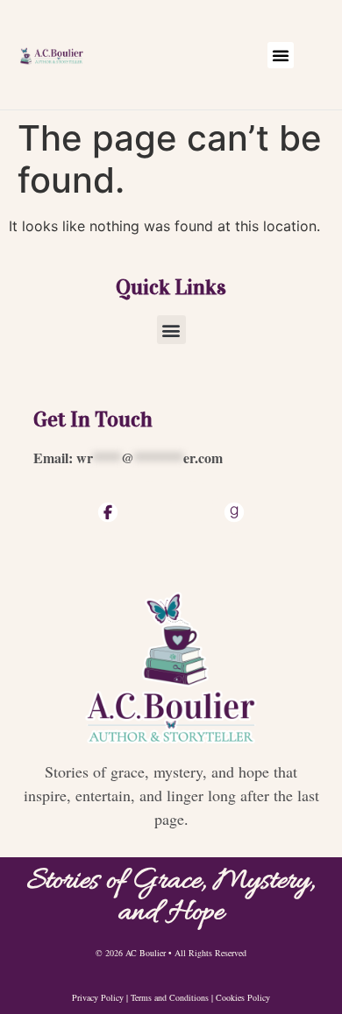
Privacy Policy (98, 997)
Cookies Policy (243, 997)
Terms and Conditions (170, 997)
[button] (280, 55)
